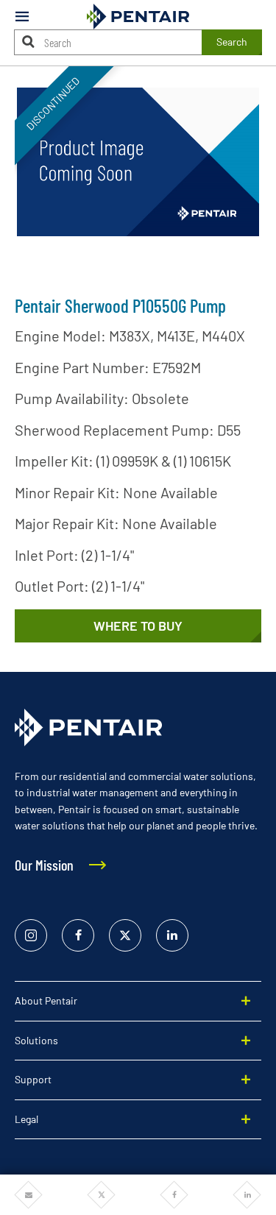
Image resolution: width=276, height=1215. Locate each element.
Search (231, 41)
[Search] (28, 41)
